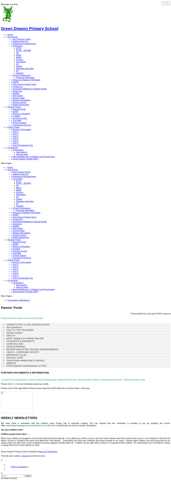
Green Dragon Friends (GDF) (26, 159)
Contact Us (18, 87)
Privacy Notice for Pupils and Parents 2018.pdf (21, 318)
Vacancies (17, 91)
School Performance (22, 75)
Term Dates (18, 96)
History (19, 66)
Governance (18, 150)
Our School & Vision (22, 39)
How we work (22, 154)
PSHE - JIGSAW (23, 50)
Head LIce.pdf (138, 380)
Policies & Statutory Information (26, 80)
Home (10, 35)
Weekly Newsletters (21, 100)
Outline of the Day (21, 41)
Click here (26, 456)
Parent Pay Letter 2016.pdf (78, 380)
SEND (15, 111)
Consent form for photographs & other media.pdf (22, 380)
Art (17, 64)
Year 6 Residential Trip (23, 145)
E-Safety (16, 116)
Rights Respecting (21, 105)
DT (17, 71)
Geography (21, 62)
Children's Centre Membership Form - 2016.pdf (111, 380)
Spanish (19, 73)
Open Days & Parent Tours (24, 84)
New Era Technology (48, 452)
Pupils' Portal (13, 127)
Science (19, 59)
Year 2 (15, 134)
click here (51, 425)
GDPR (16, 82)
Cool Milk (17, 120)
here (14, 384)
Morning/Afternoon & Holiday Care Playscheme (34, 157)
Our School (13, 37)
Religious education (25, 69)
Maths (18, 57)
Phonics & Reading (21, 114)
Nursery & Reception (22, 130)
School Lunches (20, 118)
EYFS (18, 48)
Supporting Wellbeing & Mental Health (30, 89)
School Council (19, 102)
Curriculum (17, 46)
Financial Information (25, 78)
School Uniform (19, 123)
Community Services (22, 125)
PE (17, 53)
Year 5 (15, 141)
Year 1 (15, 132)
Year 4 (15, 139)
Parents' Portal (14, 107)
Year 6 (15, 143)
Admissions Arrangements (24, 44)
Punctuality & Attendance (19, 300)
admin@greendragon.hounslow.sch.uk (24, 425)
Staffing (16, 93)
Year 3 (15, 136)
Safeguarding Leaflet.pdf (55, 380)
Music (18, 55)
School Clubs (19, 98)
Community (13, 148)
